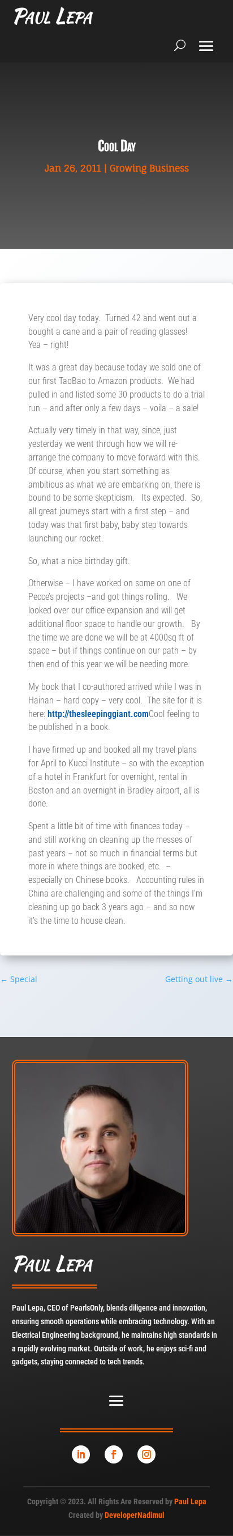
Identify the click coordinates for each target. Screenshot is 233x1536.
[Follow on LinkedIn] (81, 1454)
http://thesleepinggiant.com (98, 714)
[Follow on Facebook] (114, 1454)
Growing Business (149, 168)
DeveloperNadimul (135, 1515)
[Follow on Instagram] (146, 1454)
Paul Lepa (190, 1501)
